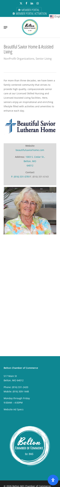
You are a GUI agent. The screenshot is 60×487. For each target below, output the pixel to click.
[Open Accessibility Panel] (53, 480)
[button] (5, 27)
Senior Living (44, 58)
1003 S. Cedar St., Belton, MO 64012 (34, 161)
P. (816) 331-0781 (20, 176)
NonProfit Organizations (19, 58)
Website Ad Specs (14, 409)
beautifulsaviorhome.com (30, 150)
